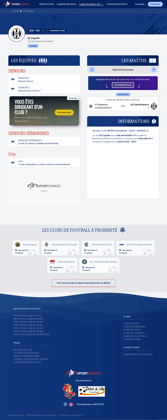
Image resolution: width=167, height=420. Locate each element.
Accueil (16, 11)
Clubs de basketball (134, 326)
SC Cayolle (28, 11)
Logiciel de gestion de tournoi (31, 359)
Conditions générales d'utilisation (41, 415)
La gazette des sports (26, 353)
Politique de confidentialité (70, 415)
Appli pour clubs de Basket (29, 318)
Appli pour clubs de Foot (28, 315)
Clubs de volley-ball (135, 336)
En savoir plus (64, 112)
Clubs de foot (131, 323)
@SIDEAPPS (98, 404)
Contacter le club (57, 30)
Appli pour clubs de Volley (29, 328)
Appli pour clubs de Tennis (28, 331)
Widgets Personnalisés (26, 356)
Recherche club (23, 349)
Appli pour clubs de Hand (28, 325)
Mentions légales (15, 415)
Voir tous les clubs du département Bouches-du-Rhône (83, 283)
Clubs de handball (133, 333)
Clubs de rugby (132, 329)
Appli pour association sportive (31, 334)
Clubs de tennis (132, 339)
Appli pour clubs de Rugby (28, 322)
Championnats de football (138, 354)
